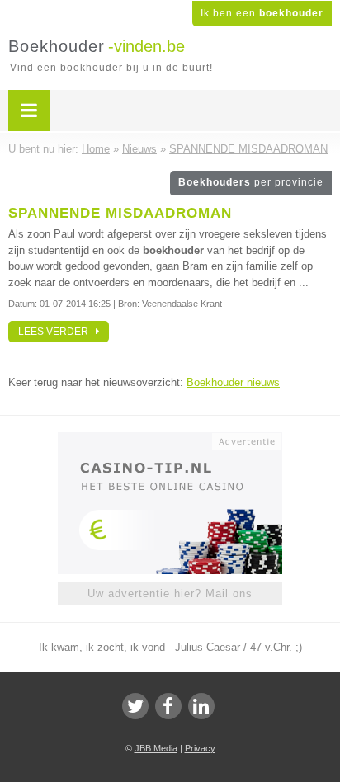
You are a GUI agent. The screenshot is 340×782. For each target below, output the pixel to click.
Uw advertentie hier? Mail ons (170, 593)
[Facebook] (168, 706)
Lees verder (57, 331)
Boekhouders (250, 182)
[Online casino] (170, 439)
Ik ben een (262, 13)
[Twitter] (135, 706)
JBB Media (156, 748)
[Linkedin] (201, 706)
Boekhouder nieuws (233, 382)
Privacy (200, 748)
